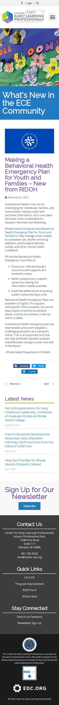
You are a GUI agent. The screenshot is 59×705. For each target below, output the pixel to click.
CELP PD (29, 577)
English (23, 303)
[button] (52, 17)
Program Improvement (29, 584)
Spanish (15, 307)
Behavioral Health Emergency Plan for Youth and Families (29, 232)
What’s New (29, 596)
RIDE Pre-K (29, 590)
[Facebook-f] (22, 2)
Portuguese (37, 303)
